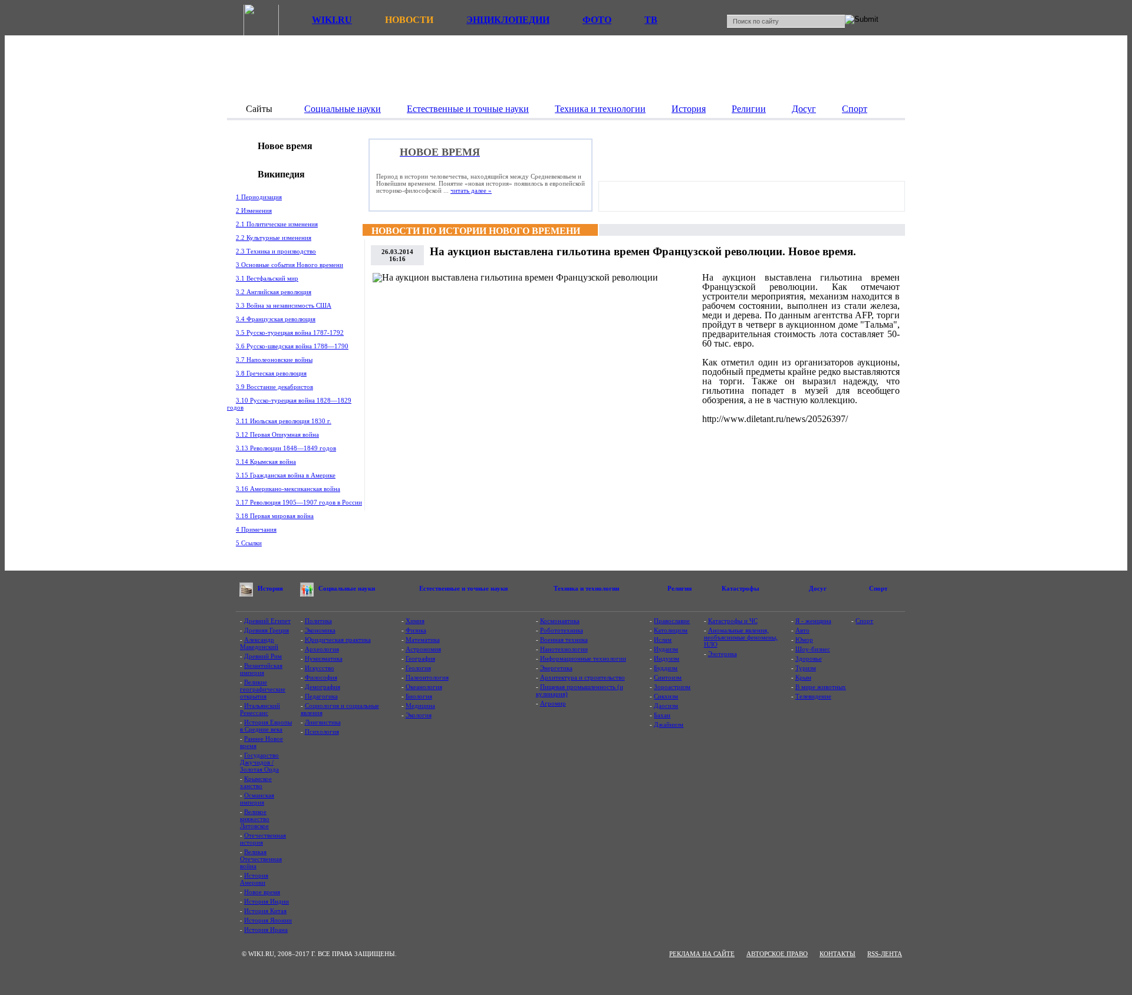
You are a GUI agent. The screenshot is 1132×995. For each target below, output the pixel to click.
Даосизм (666, 705)
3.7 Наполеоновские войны (274, 359)
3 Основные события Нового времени (289, 264)
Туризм (805, 667)
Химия (415, 620)
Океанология (424, 686)
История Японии (268, 920)
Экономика (320, 630)
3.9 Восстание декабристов (274, 386)
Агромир (553, 703)
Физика (416, 630)
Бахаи (662, 715)
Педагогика (321, 696)
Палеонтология (427, 677)
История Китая (265, 910)
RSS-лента (884, 953)
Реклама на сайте (702, 953)
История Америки (254, 879)
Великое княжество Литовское (254, 818)
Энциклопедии (507, 20)
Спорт (864, 620)
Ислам (663, 639)
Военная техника (564, 639)
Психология (322, 731)
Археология (322, 649)
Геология (418, 667)
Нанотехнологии (564, 649)
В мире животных (820, 686)
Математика (423, 639)
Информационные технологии (583, 658)
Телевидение (813, 696)
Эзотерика (722, 653)
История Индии (266, 901)
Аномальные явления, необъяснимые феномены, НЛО (741, 637)
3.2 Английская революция (273, 291)
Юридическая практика (338, 639)
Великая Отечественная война (261, 858)
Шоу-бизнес (812, 649)
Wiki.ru (332, 20)
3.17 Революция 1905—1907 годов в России (299, 502)
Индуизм (666, 658)
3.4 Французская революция (275, 318)
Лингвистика (323, 722)
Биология (419, 696)
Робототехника (561, 630)
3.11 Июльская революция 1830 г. (283, 420)
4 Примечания (256, 529)
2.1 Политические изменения (277, 224)
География (420, 658)
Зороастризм (672, 686)
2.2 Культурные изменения (273, 237)
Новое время (262, 891)
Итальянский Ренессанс (260, 709)
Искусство (319, 667)
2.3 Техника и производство (276, 251)
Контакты (837, 953)
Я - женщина (813, 620)
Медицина (420, 705)
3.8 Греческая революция (271, 373)
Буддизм (665, 667)
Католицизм (670, 630)
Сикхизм (666, 696)
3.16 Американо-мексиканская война (288, 488)
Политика (318, 620)
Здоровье (808, 658)
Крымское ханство (256, 782)
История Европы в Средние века (266, 726)
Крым (803, 677)
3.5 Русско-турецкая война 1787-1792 (290, 332)
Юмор (804, 639)
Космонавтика (560, 620)
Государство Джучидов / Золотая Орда (259, 762)
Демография (322, 686)
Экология (419, 715)
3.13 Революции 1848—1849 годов (286, 448)
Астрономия (423, 649)
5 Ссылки (249, 542)
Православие (672, 620)
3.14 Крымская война (266, 461)
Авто (802, 630)
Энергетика (556, 667)
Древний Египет (267, 620)
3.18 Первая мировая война (275, 515)
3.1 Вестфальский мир (267, 278)
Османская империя (257, 799)
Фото (597, 20)
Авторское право (777, 953)
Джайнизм (668, 724)
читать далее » (471, 190)
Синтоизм (668, 677)
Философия (321, 677)
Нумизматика (324, 658)
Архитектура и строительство (582, 677)
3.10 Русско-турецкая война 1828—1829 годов (289, 404)
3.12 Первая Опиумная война (277, 434)
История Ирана (266, 929)
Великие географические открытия (262, 689)
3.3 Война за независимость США (283, 305)
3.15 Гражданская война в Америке (285, 475)
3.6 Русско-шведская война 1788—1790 (292, 346)
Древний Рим (263, 656)
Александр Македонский (259, 643)
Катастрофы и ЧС (733, 620)
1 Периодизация (259, 196)
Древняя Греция (266, 630)
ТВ (650, 20)
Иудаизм (666, 649)
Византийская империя (261, 669)
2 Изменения (254, 210)
